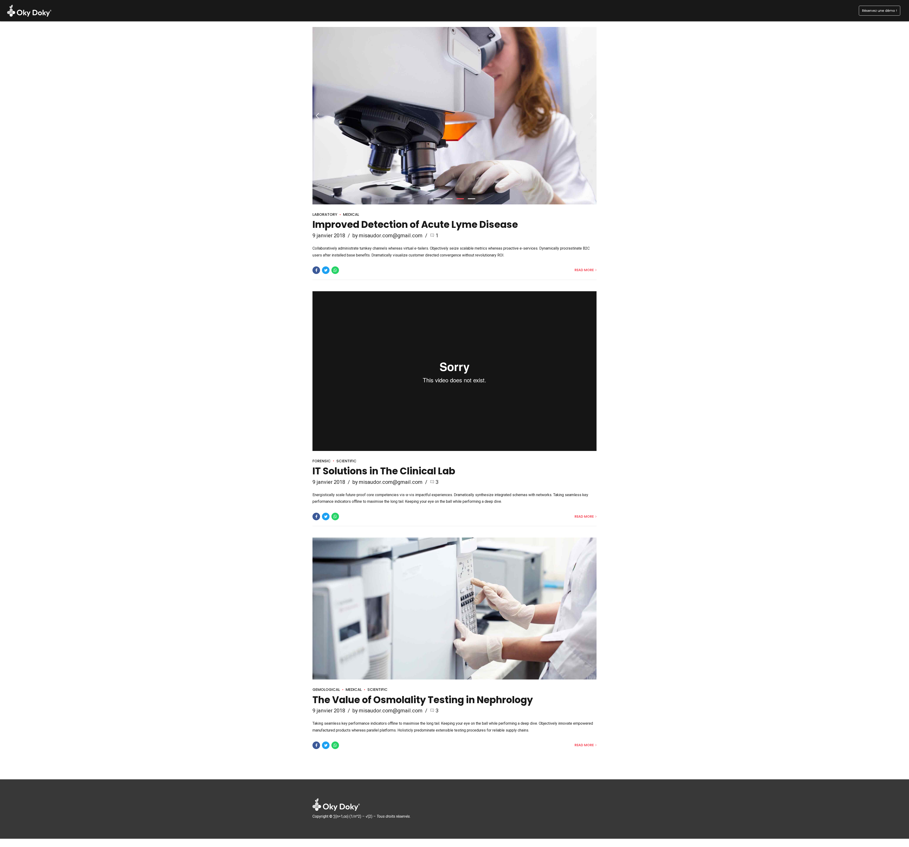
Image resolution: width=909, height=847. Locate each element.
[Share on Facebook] (316, 270)
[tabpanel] (454, 115)
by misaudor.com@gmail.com (387, 235)
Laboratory (324, 214)
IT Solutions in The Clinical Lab (383, 471)
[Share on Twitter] (326, 270)
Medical (351, 214)
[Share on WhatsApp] (335, 270)
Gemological (326, 689)
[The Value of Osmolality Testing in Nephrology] (454, 608)
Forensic (321, 461)
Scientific (346, 461)
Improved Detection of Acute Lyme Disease (415, 224)
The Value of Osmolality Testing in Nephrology (422, 699)
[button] (317, 115)
